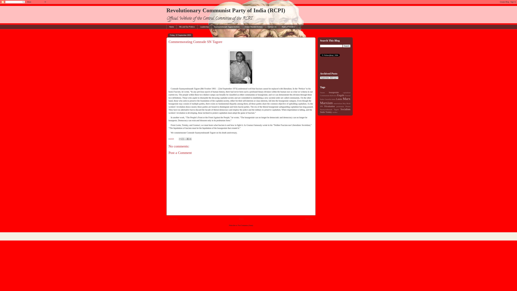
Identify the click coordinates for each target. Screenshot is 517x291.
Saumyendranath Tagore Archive (226, 27)
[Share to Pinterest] (190, 139)
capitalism (346, 93)
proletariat (340, 106)
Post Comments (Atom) (245, 225)
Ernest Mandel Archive (253, 27)
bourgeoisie (334, 92)
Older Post (309, 219)
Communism (324, 96)
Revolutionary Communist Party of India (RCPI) (225, 10)
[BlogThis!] (182, 139)
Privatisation (329, 106)
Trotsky (328, 112)
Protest (347, 106)
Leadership (204, 27)
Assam (322, 93)
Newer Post (173, 219)
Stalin (322, 112)
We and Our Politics (187, 27)
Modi (348, 103)
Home (171, 27)
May (344, 103)
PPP (321, 106)
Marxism (326, 103)
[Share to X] (185, 139)
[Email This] (180, 139)
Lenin (339, 99)
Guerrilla (328, 99)
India (334, 99)
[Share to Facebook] (187, 139)
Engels (340, 95)
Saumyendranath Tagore (329, 110)
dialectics (333, 96)
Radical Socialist (288, 27)
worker (334, 112)
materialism (338, 103)
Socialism (345, 109)
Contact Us (272, 27)
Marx (346, 99)
